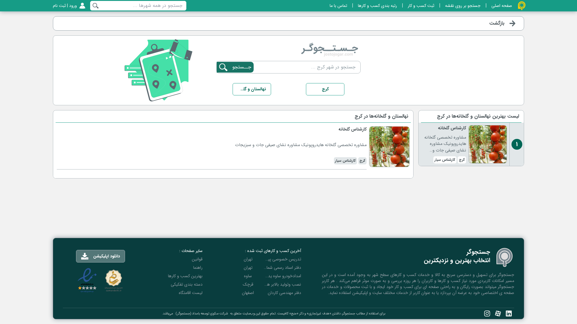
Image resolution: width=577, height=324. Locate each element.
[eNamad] (87, 280)
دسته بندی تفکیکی (187, 284)
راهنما (198, 268)
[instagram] (487, 313)
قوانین (197, 259)
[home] (522, 5)
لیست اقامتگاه (191, 293)
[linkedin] (509, 313)
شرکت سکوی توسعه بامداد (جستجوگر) (202, 313)
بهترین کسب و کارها (185, 276)
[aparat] (498, 313)
